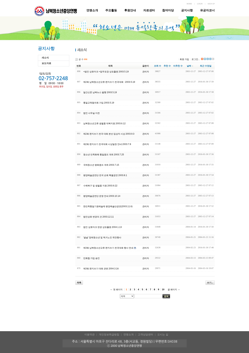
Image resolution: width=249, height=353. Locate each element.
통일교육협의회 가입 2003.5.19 (98, 102)
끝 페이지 (172, 289)
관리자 (145, 71)
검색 (166, 296)
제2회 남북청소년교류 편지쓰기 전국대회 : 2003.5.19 (109, 82)
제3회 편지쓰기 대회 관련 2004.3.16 (101, 268)
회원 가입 (184, 59)
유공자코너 (207, 10)
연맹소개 (92, 10)
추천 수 (167, 66)
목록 (79, 282)
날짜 (189, 66)
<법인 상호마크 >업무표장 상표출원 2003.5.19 (106, 71)
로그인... (196, 59)
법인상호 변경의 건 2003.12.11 (98, 217)
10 (163, 289)
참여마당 (168, 10)
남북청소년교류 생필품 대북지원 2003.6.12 (104, 123)
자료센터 (149, 10)
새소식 (45, 57)
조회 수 (157, 66)
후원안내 (130, 10)
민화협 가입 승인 (91, 258)
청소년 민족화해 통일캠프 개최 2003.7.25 (103, 154)
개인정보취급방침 (109, 334)
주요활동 (111, 10)
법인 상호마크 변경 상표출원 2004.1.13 (102, 227)
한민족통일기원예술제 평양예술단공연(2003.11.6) (108, 206)
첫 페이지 (117, 289)
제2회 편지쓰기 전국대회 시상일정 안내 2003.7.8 (107, 144)
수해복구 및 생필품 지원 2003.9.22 (100, 185)
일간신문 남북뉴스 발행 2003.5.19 (100, 92)
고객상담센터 (145, 334)
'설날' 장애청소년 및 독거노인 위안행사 (102, 237)
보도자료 (46, 63)
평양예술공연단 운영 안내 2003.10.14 (101, 196)
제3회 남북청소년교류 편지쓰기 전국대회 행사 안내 (108, 248)
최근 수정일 (205, 66)
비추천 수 (178, 66)
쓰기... (210, 282)
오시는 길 (162, 334)
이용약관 (89, 334)
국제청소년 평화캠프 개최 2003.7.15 (101, 165)
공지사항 (187, 10)
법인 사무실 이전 (91, 113)
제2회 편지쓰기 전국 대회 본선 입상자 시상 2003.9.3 (108, 134)
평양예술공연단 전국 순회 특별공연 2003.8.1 (105, 175)
